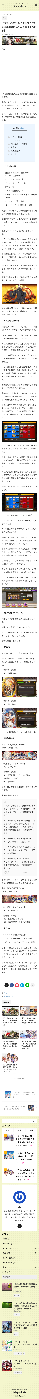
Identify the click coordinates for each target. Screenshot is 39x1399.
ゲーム (5, 993)
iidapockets (19, 6)
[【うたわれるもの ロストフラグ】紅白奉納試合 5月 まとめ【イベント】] (22, 985)
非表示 (23, 128)
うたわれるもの (8, 996)
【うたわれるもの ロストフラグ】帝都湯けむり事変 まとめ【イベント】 (28, 1021)
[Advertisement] (19, 70)
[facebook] (12, 985)
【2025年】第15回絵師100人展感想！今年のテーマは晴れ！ (25, 1287)
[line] (27, 985)
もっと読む (21, 1078)
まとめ (13, 154)
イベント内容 (16, 136)
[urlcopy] (32, 985)
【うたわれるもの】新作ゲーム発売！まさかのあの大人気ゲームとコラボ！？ (10, 1068)
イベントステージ (18, 140)
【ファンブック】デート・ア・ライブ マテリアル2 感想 (25, 1364)
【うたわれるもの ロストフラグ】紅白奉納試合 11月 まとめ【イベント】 (10, 1021)
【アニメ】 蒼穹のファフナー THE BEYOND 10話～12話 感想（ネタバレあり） (25, 1325)
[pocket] (17, 985)
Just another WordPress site (19, 1389)
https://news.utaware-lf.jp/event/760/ (15, 873)
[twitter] (6, 985)
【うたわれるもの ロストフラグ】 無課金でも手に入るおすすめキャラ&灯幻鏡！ (28, 1044)
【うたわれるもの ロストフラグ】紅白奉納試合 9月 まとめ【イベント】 (10, 1044)
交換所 (13, 147)
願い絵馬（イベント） (19, 143)
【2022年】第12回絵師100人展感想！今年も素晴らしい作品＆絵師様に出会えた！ (25, 1306)
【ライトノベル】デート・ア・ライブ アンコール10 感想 (25, 1344)
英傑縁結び (15, 150)
